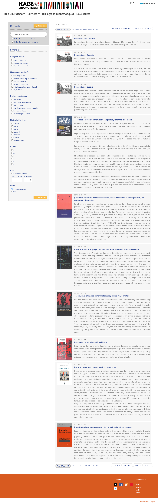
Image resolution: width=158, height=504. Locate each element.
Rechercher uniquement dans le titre (26, 39)
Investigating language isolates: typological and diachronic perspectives (103, 427)
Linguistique (17, 90)
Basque (16, 124)
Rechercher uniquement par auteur (26, 42)
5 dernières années (20, 174)
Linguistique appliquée (21, 66)
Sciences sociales (19, 105)
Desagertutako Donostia (84, 55)
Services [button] (33, 14)
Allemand (16, 135)
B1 (14, 156)
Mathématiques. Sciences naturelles (25, 108)
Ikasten (138, 487)
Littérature (17, 100)
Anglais (15, 126)
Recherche (42, 26)
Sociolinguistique (19, 76)
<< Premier (116, 28)
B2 (14, 159)
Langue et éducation (20, 84)
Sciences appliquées (20, 111)
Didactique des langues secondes (25, 79)
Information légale (147, 501)
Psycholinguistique (19, 81)
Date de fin (28, 177)
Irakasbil (138, 493)
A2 (14, 153)
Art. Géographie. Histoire (21, 114)
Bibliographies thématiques (58, 14)
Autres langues (18, 140)
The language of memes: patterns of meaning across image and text (101, 296)
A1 (14, 150)
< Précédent (127, 28)
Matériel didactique (20, 60)
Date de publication (20, 189)
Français (16, 129)
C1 (14, 161)
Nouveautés (83, 14)
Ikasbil (138, 490)
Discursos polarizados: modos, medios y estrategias (95, 367)
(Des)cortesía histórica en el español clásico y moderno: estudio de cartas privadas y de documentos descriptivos (109, 198)
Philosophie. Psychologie (22, 102)
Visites (15, 192)
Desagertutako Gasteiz (83, 87)
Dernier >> (147, 28)
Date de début (17, 177)
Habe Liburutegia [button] (13, 14)
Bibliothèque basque (20, 63)
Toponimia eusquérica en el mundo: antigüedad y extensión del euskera (103, 120)
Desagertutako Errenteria (84, 38)
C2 (14, 164)
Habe (137, 484)
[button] (63, 29)
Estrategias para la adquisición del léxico (90, 342)
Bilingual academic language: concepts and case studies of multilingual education (106, 249)
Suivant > (138, 28)
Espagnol (16, 132)
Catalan (16, 138)
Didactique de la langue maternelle (25, 87)
